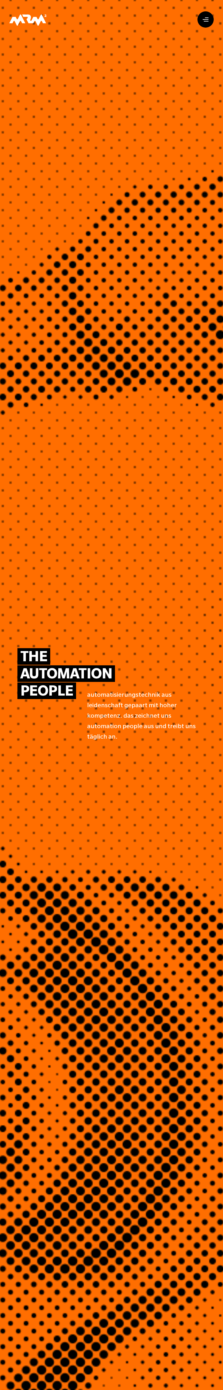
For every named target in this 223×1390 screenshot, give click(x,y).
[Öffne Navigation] (205, 19)
